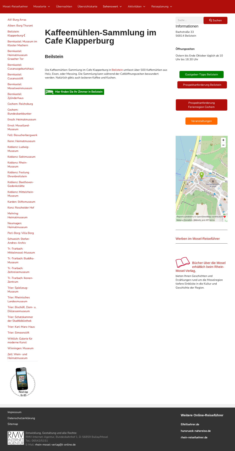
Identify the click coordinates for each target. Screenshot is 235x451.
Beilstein (117, 70)
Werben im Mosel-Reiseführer (198, 238)
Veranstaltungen (201, 121)
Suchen (217, 20)
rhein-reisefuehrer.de (194, 437)
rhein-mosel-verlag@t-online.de (55, 445)
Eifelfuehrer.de (190, 424)
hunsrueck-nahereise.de (196, 431)
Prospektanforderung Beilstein (202, 85)
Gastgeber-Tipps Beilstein (201, 74)
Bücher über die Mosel (209, 263)
